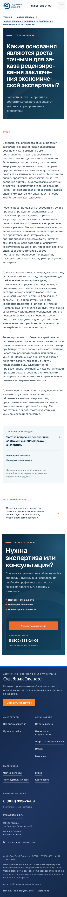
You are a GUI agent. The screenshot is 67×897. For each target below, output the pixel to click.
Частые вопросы (25, 16)
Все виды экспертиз (14, 723)
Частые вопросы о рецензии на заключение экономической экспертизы (33, 441)
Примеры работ (12, 731)
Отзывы (39, 748)
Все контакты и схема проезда (19, 842)
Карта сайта (42, 779)
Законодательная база (16, 779)
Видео (38, 772)
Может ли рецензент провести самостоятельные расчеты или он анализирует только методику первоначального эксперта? (32, 513)
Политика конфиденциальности (18, 891)
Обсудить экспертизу (19, 702)
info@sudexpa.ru (13, 814)
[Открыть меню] (61, 5)
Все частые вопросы (18, 455)
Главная (7, 16)
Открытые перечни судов (49, 741)
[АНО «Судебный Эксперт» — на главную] (13, 5)
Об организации (44, 723)
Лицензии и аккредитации (43, 733)
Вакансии (40, 756)
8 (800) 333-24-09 (23, 640)
